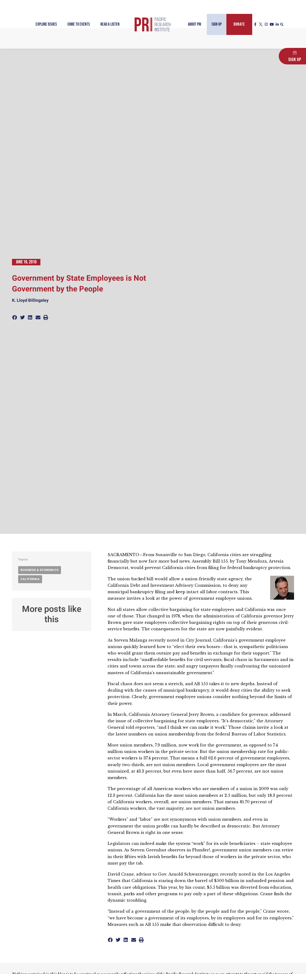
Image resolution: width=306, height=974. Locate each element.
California (30, 579)
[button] (282, 25)
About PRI (194, 24)
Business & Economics (40, 570)
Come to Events (78, 24)
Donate (239, 24)
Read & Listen (110, 24)
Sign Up (217, 24)
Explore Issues (46, 24)
